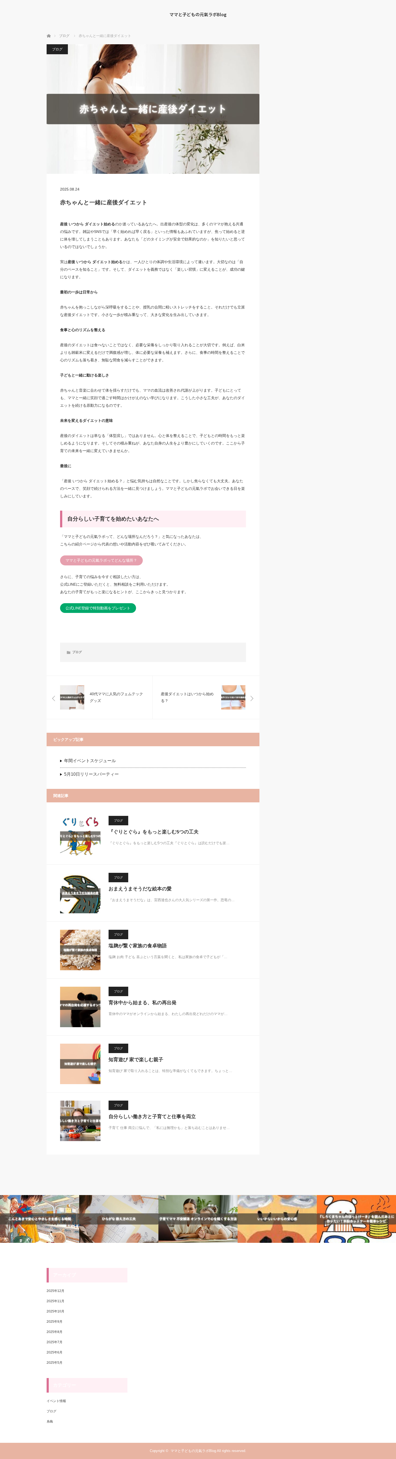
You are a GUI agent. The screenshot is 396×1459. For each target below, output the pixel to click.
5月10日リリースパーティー (91, 774)
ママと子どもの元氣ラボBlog (198, 14)
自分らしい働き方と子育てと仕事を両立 (152, 1116)
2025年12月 (55, 1291)
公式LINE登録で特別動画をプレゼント (97, 608)
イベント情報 (56, 1401)
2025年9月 (54, 1322)
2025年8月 (54, 1332)
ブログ (57, 49)
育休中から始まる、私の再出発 (142, 1002)
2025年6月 (54, 1352)
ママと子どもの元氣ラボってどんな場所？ (101, 560)
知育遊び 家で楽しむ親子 (136, 1059)
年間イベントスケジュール (90, 760)
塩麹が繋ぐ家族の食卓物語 (138, 945)
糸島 (50, 1421)
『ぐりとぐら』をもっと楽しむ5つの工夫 (154, 831)
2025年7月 (54, 1342)
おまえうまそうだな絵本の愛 (140, 888)
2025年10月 (55, 1311)
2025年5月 (54, 1363)
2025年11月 (55, 1301)
